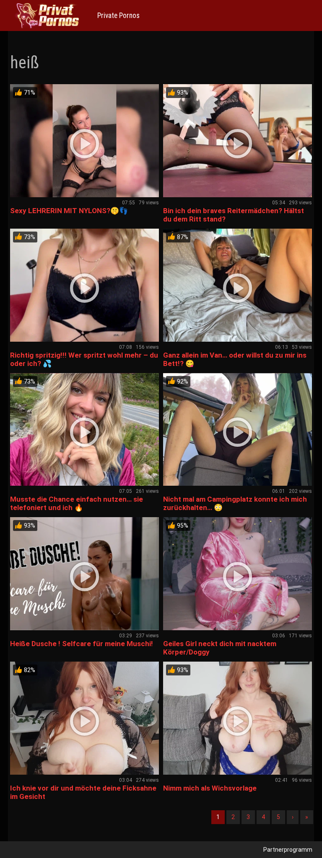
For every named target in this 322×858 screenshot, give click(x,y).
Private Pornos (118, 15)
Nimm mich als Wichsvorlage (210, 788)
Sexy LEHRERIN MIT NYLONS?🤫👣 (69, 210)
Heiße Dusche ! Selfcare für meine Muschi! (81, 643)
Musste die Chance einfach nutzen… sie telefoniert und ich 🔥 (76, 503)
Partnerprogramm (287, 849)
